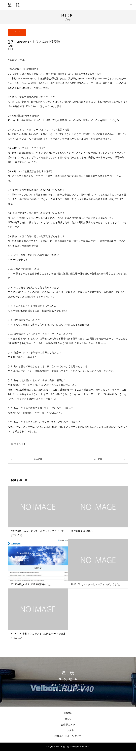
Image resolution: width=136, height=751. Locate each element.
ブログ (17, 32)
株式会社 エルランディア (68, 736)
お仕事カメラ (68, 724)
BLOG (68, 718)
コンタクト (68, 730)
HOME (67, 713)
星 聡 (14, 5)
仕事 (23, 444)
